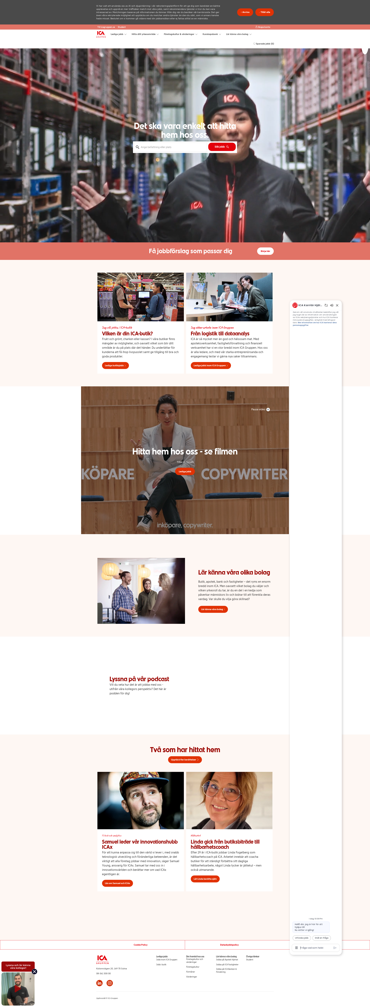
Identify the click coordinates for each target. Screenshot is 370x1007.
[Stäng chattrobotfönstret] (337, 305)
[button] (262, 27)
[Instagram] (110, 983)
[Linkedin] (99, 983)
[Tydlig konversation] (326, 305)
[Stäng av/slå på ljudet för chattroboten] (332, 305)
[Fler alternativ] (296, 947)
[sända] (335, 948)
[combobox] (170, 147)
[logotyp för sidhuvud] (101, 34)
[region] (316, 626)
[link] (166, 959)
